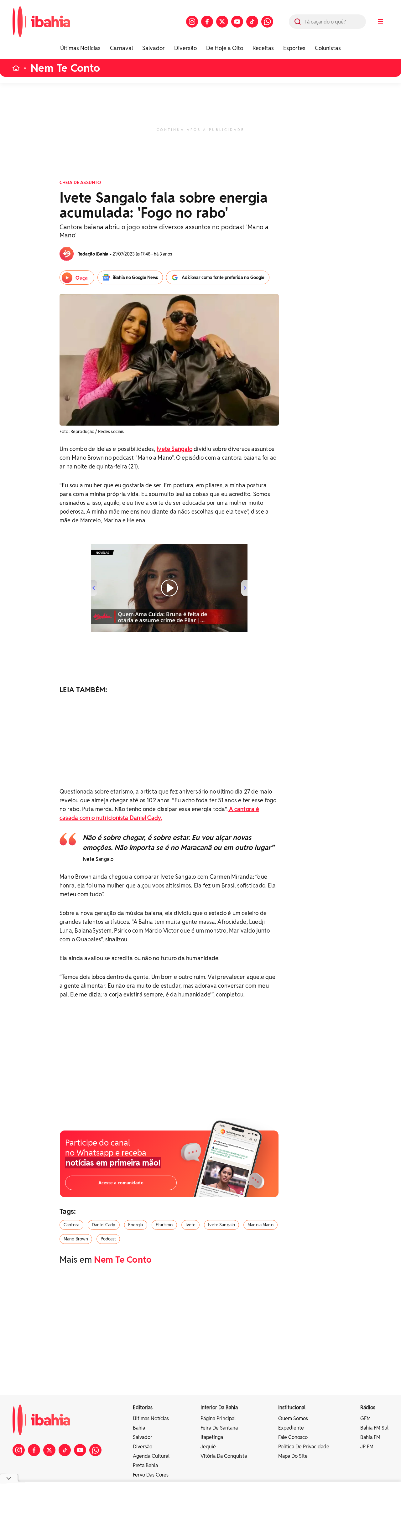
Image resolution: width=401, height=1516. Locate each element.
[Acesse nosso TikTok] (252, 22)
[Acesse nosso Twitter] (222, 22)
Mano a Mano (260, 1225)
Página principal (218, 1418)
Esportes (294, 48)
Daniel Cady (104, 1225)
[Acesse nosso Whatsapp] (267, 22)
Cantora (71, 1225)
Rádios (367, 1407)
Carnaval (121, 48)
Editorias (143, 1407)
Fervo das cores (151, 1475)
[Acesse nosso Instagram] (192, 22)
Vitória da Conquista (223, 1456)
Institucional (291, 1407)
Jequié (208, 1446)
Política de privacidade (303, 1446)
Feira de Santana (219, 1428)
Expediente (291, 1428)
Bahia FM (370, 1437)
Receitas (263, 48)
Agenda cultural (151, 1456)
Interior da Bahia (219, 1407)
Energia (135, 1225)
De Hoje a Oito (224, 48)
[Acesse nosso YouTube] (237, 22)
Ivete (190, 1225)
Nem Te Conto (65, 68)
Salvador (153, 48)
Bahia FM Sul (374, 1428)
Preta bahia (145, 1465)
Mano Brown (76, 1239)
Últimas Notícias (80, 48)
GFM (365, 1418)
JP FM (366, 1446)
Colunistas (328, 48)
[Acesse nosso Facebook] (207, 22)
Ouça (82, 278)
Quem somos (293, 1418)
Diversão (185, 48)
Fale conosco (293, 1437)
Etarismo (164, 1225)
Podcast (108, 1239)
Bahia (139, 1428)
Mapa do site (293, 1456)
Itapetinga (211, 1437)
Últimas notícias (151, 1418)
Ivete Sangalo (221, 1225)
